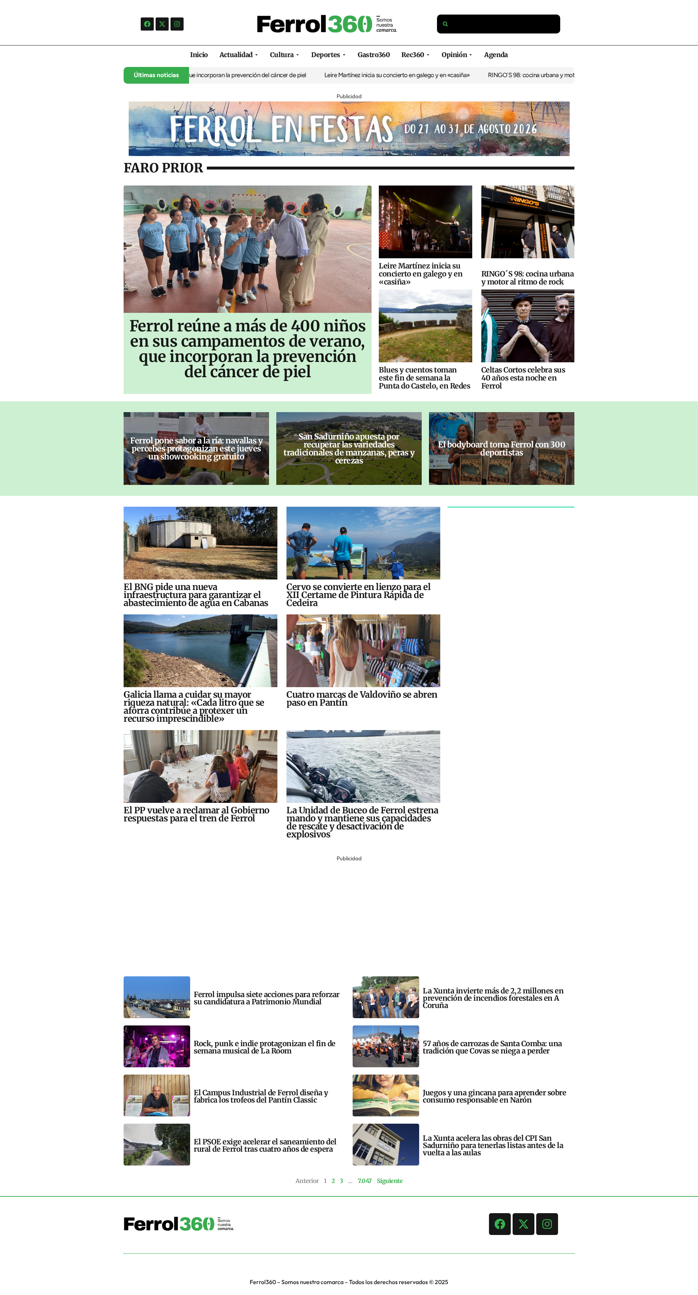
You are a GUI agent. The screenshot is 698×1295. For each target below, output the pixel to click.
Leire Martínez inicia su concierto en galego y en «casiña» (364, 75)
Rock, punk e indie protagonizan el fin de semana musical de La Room (265, 1047)
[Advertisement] (342, 914)
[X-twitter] (162, 24)
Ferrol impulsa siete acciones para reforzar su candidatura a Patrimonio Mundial (267, 998)
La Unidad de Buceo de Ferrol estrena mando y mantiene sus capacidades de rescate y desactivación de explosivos (362, 822)
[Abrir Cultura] (298, 55)
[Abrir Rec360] (428, 55)
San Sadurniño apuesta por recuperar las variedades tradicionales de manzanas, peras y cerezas (349, 448)
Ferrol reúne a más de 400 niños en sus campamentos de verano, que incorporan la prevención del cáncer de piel (247, 348)
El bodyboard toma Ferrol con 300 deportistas (501, 448)
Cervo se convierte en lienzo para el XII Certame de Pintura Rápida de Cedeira (358, 595)
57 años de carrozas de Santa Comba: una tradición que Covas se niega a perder (492, 1047)
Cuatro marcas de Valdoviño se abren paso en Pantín (361, 698)
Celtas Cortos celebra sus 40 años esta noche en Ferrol (523, 377)
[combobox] (499, 24)
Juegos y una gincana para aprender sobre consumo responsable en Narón (494, 1096)
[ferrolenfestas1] (349, 154)
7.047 (365, 1180)
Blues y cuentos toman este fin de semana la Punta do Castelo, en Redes (424, 377)
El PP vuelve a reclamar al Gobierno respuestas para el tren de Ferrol (196, 814)
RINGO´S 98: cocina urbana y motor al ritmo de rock (521, 75)
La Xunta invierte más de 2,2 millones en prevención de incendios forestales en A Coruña (493, 998)
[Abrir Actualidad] (256, 55)
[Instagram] (177, 24)
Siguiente (390, 1180)
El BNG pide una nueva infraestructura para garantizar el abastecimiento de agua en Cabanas (196, 595)
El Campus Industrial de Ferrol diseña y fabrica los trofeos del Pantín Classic (261, 1096)
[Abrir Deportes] (344, 55)
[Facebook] (147, 24)
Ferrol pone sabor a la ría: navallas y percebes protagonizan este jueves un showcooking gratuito (196, 448)
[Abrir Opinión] (471, 55)
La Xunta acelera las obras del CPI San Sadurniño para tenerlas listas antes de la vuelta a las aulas (493, 1145)
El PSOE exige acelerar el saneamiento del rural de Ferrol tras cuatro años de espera (265, 1145)
